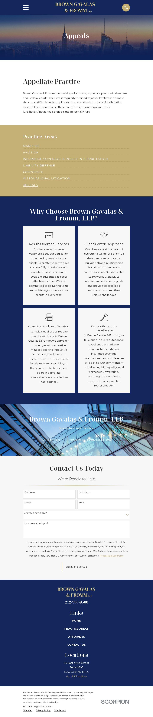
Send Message (76, 566)
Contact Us (76, 644)
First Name (30, 492)
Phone (27, 502)
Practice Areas (76, 628)
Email (82, 502)
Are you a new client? (35, 513)
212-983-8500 (76, 602)
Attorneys (76, 636)
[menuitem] (31, 144)
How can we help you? (36, 523)
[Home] (75, 8)
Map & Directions (76, 676)
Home (76, 620)
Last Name (84, 492)
